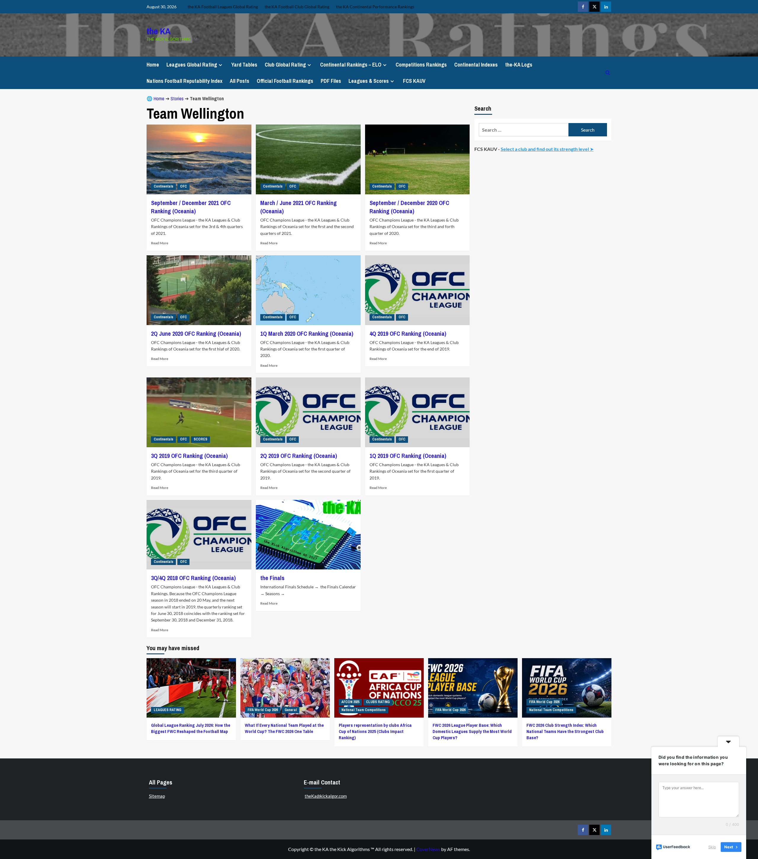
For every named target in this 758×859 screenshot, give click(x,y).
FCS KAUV (414, 81)
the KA (159, 31)
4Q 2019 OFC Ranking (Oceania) (408, 334)
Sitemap (157, 796)
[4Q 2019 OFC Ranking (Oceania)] (417, 290)
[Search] (607, 72)
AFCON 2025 (350, 702)
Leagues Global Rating (191, 64)
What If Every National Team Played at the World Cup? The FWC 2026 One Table (284, 728)
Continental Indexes (476, 64)
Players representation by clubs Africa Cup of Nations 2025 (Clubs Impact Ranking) (375, 731)
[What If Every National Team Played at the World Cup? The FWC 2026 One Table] (285, 688)
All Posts (239, 81)
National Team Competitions (363, 710)
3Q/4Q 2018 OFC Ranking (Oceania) (193, 578)
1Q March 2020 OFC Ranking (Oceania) (306, 334)
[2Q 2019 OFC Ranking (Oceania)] (308, 412)
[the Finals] (308, 535)
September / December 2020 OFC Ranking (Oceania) (409, 207)
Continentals (163, 186)
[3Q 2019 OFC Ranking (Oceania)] (199, 412)
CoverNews (428, 849)
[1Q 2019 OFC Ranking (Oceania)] (417, 412)
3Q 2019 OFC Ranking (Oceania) (189, 456)
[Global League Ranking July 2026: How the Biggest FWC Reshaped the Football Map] (191, 688)
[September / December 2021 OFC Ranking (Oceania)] (199, 159)
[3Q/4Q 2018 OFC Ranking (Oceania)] (199, 535)
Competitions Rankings (421, 64)
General (291, 710)
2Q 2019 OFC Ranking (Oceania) (298, 456)
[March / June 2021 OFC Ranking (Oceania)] (308, 159)
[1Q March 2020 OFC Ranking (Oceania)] (308, 290)
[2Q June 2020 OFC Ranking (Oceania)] (199, 290)
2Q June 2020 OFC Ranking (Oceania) (196, 334)
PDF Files (331, 81)
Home (153, 64)
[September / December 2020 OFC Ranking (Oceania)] (417, 159)
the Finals (272, 578)
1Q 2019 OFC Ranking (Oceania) (408, 456)
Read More (159, 243)
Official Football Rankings (285, 81)
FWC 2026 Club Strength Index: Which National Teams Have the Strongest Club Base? (565, 731)
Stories (177, 98)
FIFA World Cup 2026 (263, 710)
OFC (183, 186)
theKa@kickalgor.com (326, 796)
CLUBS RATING (378, 702)
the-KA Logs (518, 64)
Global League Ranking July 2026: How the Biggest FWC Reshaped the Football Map (190, 728)
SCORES (200, 439)
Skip (712, 847)
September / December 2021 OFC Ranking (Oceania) (191, 207)
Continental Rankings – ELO (350, 64)
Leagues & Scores (369, 81)
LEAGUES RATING (167, 710)
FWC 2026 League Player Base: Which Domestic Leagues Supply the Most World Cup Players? (472, 731)
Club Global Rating (285, 64)
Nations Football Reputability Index (184, 81)
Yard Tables (244, 64)
